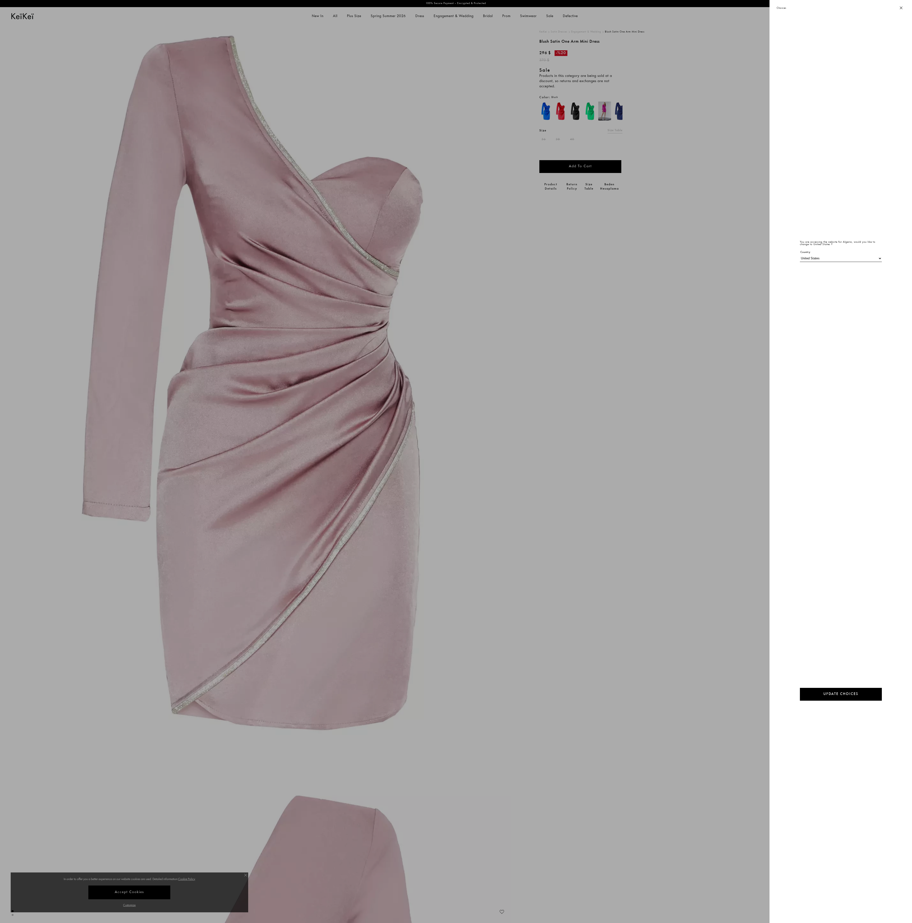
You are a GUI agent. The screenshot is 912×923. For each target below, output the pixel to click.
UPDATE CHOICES (840, 694)
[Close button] (901, 8)
